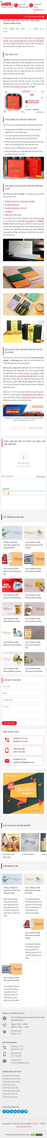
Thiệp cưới (8, 215)
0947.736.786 (19, 752)
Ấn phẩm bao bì (10, 201)
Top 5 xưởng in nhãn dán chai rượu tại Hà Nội (32, 645)
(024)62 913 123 (20, 738)
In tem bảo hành (28, 854)
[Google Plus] (15, 1111)
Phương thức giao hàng (11, 1082)
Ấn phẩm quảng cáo (12, 205)
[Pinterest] (22, 1111)
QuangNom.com (26, 1127)
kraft (14, 376)
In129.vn (34, 1124)
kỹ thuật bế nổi (25, 397)
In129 (25, 358)
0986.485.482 (23, 7)
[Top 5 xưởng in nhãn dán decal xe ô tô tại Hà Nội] (33, 924)
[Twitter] (8, 1111)
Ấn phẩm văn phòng (12, 208)
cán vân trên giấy (36, 41)
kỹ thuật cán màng (19, 87)
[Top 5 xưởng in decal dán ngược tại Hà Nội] (12, 969)
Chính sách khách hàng (11, 1091)
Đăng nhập (40, 476)
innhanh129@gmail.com (23, 762)
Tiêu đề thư (9, 211)
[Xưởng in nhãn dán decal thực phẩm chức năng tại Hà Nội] (12, 879)
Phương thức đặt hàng (10, 1076)
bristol (41, 373)
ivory (31, 373)
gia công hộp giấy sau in (19, 41)
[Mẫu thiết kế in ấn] (23, 793)
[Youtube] (18, 1111)
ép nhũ (40, 397)
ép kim (34, 397)
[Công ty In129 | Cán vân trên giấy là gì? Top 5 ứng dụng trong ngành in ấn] (7, 4)
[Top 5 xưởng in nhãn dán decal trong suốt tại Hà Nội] (33, 879)
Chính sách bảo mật (9, 1094)
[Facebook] (4, 1111)
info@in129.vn (19, 759)
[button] (32, 16)
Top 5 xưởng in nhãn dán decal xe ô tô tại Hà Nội (12, 571)
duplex (36, 373)
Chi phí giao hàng (8, 1085)
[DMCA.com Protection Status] (37, 1135)
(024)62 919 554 (20, 741)
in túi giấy (31, 201)
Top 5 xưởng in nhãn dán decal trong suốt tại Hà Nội (34, 545)
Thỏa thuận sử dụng (9, 1097)
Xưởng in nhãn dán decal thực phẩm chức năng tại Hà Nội (11, 545)
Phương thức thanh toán (11, 1079)
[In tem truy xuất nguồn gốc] (10, 842)
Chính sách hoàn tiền (10, 1088)
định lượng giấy (27, 221)
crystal (19, 376)
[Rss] (11, 1111)
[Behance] (26, 1111)
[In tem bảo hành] (30, 842)
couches (26, 373)
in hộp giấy (23, 201)
